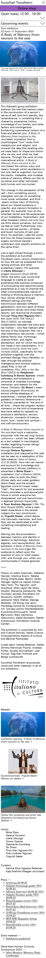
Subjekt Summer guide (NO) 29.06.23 (22, 896)
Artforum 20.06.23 (16, 882)
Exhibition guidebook (18, 938)
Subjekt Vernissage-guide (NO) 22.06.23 (24, 887)
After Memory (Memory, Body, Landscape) (23, 954)
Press (6, 879)
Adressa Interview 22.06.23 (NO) (25, 891)
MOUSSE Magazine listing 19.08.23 (21, 920)
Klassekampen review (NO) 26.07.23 (22, 902)
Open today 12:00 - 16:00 (23, 16)
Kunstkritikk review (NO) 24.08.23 (21, 926)
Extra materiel (11, 935)
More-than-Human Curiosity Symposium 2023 (17, 948)
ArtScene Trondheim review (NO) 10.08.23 (25, 914)
